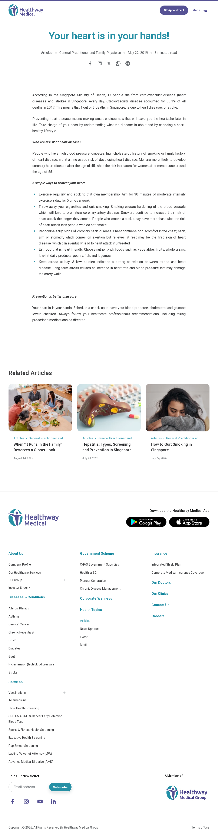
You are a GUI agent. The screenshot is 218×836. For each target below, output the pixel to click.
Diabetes (14, 648)
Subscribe (60, 787)
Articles (85, 620)
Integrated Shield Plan (166, 564)
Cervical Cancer (19, 624)
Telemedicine (18, 700)
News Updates (89, 629)
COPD (12, 640)
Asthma (14, 616)
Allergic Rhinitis (19, 608)
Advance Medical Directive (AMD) (31, 761)
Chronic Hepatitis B (21, 632)
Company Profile (20, 564)
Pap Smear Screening (23, 745)
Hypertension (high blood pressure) (32, 664)
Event (84, 637)
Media (84, 644)
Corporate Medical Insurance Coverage (178, 572)
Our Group (15, 580)
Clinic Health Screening (24, 708)
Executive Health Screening (27, 737)
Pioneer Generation (93, 580)
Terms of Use (200, 827)
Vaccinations (17, 692)
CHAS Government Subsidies (99, 564)
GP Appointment (174, 10)
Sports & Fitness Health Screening (31, 729)
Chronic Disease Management (100, 588)
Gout (12, 656)
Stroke (13, 672)
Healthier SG (88, 572)
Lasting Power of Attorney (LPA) (30, 753)
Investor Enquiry (19, 587)
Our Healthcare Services (25, 572)
